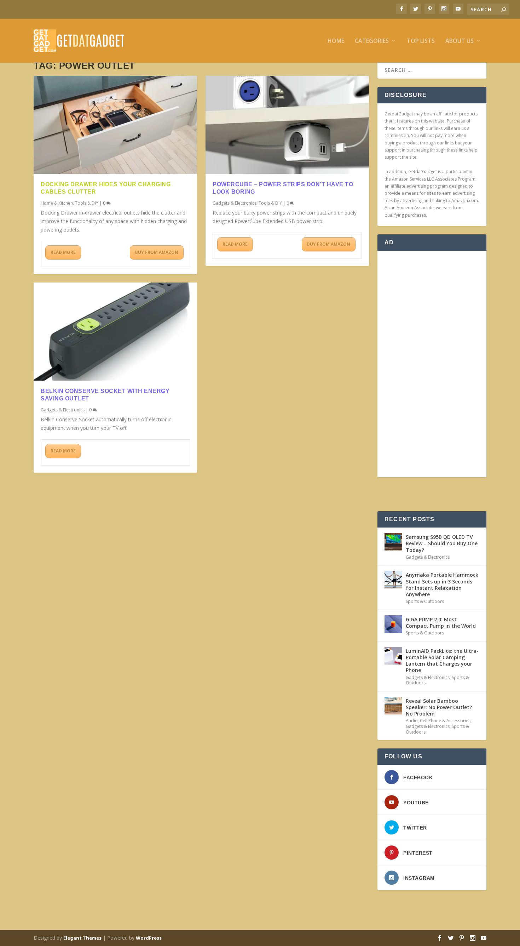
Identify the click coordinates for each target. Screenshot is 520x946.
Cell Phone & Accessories (445, 721)
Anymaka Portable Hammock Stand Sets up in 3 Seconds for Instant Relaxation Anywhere (442, 584)
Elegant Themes (82, 938)
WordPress (149, 938)
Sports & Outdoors (425, 601)
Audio (412, 721)
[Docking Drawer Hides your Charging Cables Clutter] (115, 125)
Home (336, 41)
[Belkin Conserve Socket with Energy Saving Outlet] (115, 332)
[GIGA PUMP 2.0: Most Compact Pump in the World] (393, 624)
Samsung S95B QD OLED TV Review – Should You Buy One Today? (442, 543)
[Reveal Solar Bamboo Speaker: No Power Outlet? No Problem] (393, 705)
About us (459, 41)
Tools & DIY (86, 203)
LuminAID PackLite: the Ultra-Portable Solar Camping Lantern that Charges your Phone (442, 661)
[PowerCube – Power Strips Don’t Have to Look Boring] (287, 125)
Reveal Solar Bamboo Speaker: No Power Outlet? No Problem (439, 707)
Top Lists (421, 41)
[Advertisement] (432, 364)
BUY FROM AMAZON (156, 252)
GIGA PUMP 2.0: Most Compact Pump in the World (441, 622)
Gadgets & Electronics (63, 410)
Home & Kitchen (57, 203)
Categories (372, 41)
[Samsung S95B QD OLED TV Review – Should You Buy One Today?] (393, 542)
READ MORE (63, 252)
